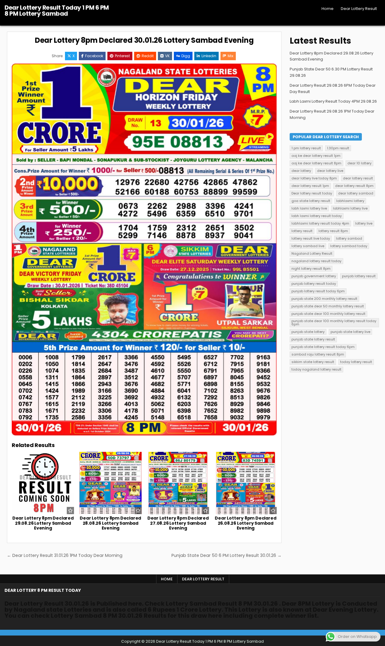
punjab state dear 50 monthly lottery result (327, 306)
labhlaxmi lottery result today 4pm (320, 223)
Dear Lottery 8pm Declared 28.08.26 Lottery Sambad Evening (110, 523)
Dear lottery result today (311, 193)
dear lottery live (330, 170)
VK (167, 55)
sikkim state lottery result (312, 361)
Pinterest (122, 55)
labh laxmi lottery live (309, 208)
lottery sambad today (348, 246)
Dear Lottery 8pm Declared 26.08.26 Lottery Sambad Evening (245, 523)
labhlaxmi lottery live (350, 208)
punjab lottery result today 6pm (318, 291)
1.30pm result (338, 148)
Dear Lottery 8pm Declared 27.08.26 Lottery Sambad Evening (178, 523)
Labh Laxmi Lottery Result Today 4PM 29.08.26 (333, 101)
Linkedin (209, 55)
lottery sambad (349, 238)
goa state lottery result (310, 200)
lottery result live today (310, 238)
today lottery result (356, 361)
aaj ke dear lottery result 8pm (316, 163)
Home (328, 8)
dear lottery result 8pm (354, 185)
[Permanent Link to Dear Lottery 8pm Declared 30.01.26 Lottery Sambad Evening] (144, 250)
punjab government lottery (313, 276)
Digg (185, 55)
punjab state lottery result (313, 339)
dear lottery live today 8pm (314, 178)
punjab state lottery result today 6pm (323, 346)
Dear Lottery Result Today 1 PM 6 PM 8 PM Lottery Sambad (57, 10)
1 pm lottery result (306, 148)
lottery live (363, 223)
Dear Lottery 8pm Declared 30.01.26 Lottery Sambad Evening (144, 40)
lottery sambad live (307, 246)
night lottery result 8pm (311, 268)
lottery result (302, 230)
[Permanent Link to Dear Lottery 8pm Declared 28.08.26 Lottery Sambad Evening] (110, 483)
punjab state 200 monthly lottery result (324, 298)
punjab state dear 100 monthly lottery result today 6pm (333, 322)
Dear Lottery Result (359, 8)
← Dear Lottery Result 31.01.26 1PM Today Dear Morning (64, 555)
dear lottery (301, 170)
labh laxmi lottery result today (316, 215)
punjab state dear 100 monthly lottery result (328, 313)
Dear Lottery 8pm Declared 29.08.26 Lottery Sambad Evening (43, 523)
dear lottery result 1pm (310, 185)
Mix (230, 55)
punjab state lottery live (350, 331)
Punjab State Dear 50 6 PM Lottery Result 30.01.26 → (226, 555)
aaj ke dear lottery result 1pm (315, 155)
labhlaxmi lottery (350, 200)
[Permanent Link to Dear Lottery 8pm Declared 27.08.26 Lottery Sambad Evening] (178, 483)
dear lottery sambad (355, 193)
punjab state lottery (308, 331)
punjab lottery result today (313, 283)
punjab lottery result (359, 276)
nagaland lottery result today (316, 261)
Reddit (148, 55)
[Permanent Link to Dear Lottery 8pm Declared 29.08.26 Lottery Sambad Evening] (43, 483)
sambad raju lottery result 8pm (317, 354)
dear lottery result (358, 178)
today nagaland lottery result (316, 369)
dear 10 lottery (359, 163)
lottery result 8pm (333, 230)
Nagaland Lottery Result (311, 253)
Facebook (94, 55)
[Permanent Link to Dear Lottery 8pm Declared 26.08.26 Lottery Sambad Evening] (245, 483)
